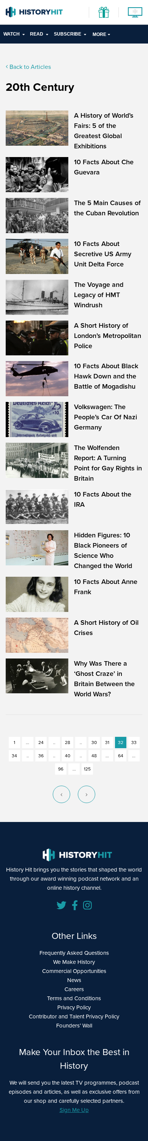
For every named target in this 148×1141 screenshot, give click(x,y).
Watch (11, 34)
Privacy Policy (74, 1007)
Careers (74, 989)
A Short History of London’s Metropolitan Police (107, 336)
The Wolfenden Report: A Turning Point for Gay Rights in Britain (108, 463)
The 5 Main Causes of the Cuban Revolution (107, 208)
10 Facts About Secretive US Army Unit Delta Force (102, 254)
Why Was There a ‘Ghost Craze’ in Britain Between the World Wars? (104, 678)
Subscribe (67, 34)
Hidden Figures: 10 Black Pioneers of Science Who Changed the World (103, 550)
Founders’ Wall (74, 1025)
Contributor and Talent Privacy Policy (74, 1016)
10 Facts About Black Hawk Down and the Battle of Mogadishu (106, 376)
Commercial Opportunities (74, 971)
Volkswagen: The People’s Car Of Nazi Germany (105, 417)
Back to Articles (29, 66)
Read (36, 34)
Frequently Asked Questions (74, 953)
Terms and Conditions (74, 998)
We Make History (74, 962)
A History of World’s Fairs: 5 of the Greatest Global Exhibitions (104, 131)
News (74, 980)
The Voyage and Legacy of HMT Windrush (98, 295)
